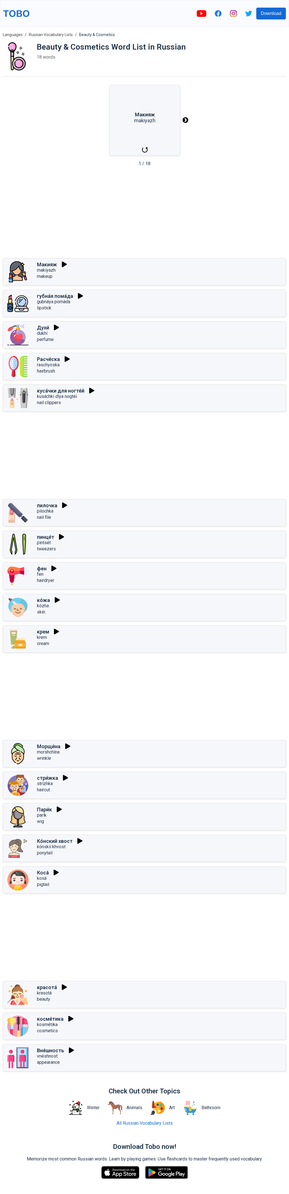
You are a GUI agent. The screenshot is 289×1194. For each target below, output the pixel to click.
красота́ (47, 987)
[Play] (64, 264)
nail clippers (49, 402)
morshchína (48, 752)
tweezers (46, 548)
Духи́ (43, 328)
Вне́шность (50, 1050)
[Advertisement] (144, 214)
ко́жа (43, 600)
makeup (44, 276)
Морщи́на (48, 746)
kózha (43, 605)
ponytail (44, 853)
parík (42, 815)
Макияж (47, 264)
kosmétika (47, 1024)
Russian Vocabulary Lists (51, 34)
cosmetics (47, 1030)
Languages (13, 34)
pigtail (43, 884)
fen (40, 574)
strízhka (45, 783)
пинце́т (45, 537)
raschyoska (48, 364)
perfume (45, 339)
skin (41, 612)
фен (42, 568)
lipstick (44, 308)
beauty (43, 999)
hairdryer (45, 580)
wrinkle (44, 758)
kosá (42, 878)
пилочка (47, 505)
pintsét (44, 542)
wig (40, 821)
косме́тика (50, 1019)
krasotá (44, 993)
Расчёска (48, 359)
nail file (44, 517)
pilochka (45, 511)
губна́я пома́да (55, 296)
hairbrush (46, 371)
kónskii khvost (51, 846)
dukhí (42, 333)
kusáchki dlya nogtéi (57, 396)
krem (42, 637)
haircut (43, 789)
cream (43, 643)
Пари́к (44, 809)
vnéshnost (47, 1056)
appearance (48, 1062)
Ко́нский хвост (55, 841)
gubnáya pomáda (53, 301)
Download (271, 13)
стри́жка (47, 778)
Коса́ (43, 873)
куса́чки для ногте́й (60, 391)
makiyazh (46, 270)
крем (43, 632)
